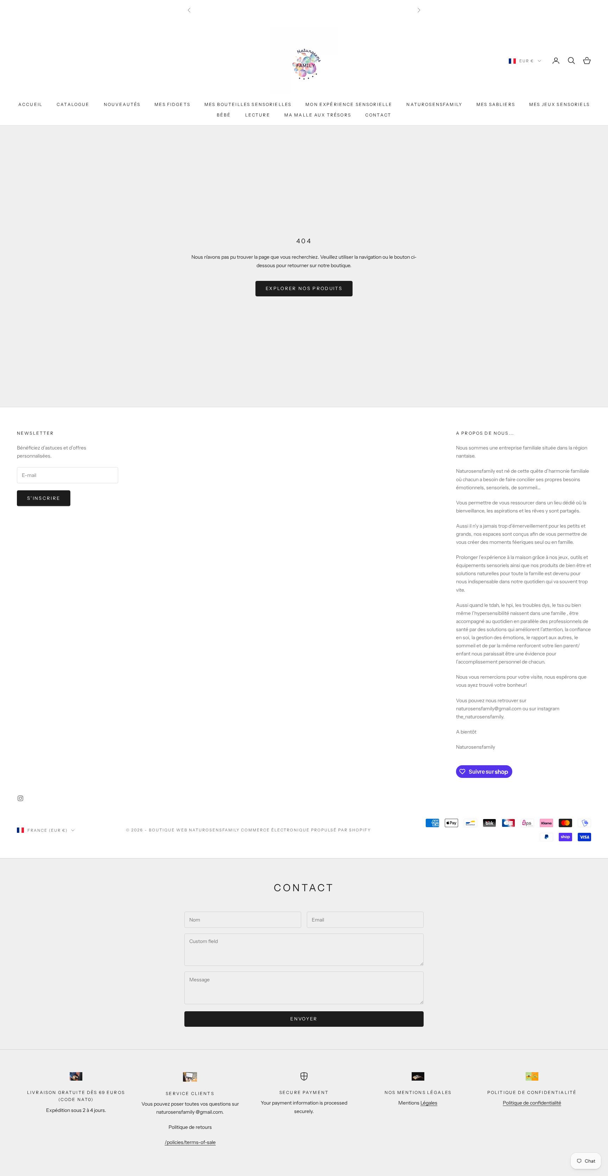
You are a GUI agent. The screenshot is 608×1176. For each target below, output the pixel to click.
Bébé (224, 115)
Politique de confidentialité (532, 1103)
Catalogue (73, 104)
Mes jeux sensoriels (559, 104)
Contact (378, 115)
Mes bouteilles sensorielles (247, 104)
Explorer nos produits (304, 288)
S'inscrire (43, 498)
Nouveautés (122, 104)
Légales (428, 1103)
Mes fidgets (172, 104)
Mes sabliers (495, 104)
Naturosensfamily (434, 104)
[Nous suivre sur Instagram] (20, 798)
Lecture (257, 115)
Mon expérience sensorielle (348, 104)
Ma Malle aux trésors (317, 115)
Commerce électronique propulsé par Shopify (305, 830)
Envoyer (303, 1018)
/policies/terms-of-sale (190, 1142)
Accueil (30, 104)
